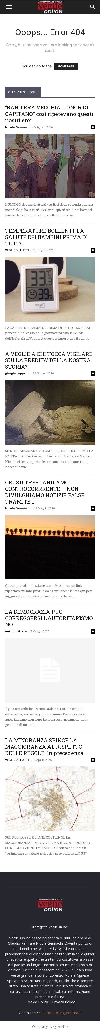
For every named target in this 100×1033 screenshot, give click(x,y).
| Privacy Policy (62, 1002)
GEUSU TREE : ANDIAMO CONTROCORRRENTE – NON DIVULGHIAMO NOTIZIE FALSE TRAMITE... (45, 492)
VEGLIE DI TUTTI (17, 250)
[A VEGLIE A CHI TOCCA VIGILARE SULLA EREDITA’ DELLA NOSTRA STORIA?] (50, 412)
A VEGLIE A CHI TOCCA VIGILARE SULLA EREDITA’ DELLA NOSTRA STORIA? (49, 360)
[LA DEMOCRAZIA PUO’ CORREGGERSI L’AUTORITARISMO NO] (50, 670)
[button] (9, 7)
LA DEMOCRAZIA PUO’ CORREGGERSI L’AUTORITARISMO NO (49, 618)
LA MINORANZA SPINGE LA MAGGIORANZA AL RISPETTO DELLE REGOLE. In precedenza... (46, 747)
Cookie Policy (37, 1002)
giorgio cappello (17, 373)
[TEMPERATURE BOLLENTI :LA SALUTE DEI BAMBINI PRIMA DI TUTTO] (50, 289)
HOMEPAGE (66, 66)
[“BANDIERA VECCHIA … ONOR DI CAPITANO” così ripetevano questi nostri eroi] (50, 166)
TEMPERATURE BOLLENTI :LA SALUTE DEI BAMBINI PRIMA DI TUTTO (46, 237)
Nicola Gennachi (18, 127)
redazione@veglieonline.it (60, 1012)
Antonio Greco (16, 631)
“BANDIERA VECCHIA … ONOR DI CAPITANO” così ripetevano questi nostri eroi (49, 114)
